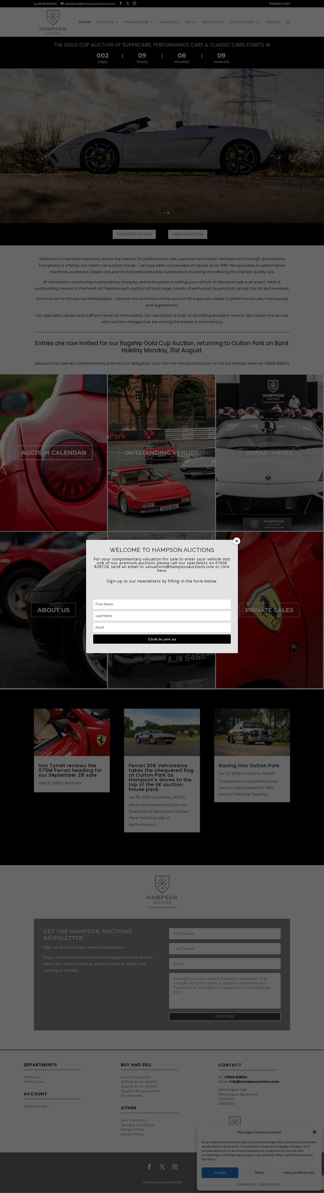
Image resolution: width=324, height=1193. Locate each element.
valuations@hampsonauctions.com (179, 566)
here (161, 570)
